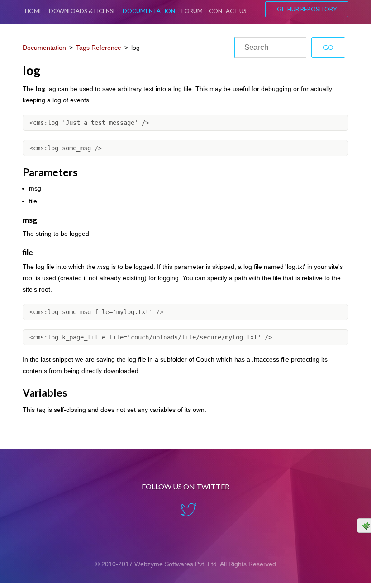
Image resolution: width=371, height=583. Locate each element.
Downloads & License (82, 10)
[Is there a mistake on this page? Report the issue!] (364, 525)
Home (34, 10)
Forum (192, 10)
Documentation (149, 10)
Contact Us (228, 10)
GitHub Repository (307, 9)
